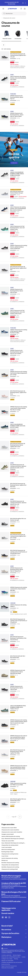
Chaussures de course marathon (10, 829)
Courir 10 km (4, 856)
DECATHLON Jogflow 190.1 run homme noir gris (18, 519)
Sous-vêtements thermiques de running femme (14, 843)
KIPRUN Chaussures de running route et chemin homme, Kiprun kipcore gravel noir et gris (18, 721)
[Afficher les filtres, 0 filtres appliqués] (3, 45)
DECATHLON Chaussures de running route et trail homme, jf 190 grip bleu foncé (18, 552)
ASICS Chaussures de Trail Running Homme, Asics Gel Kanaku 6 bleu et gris (17, 312)
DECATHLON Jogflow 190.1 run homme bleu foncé (18, 799)
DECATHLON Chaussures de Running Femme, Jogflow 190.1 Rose (18, 392)
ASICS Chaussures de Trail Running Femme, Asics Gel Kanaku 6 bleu (17, 228)
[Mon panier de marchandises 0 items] (25, 8)
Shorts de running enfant (8, 849)
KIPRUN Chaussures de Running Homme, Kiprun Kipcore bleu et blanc (17, 115)
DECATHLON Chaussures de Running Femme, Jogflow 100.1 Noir (18, 268)
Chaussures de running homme (9, 854)
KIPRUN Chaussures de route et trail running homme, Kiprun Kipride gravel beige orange (18, 767)
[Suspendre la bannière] (23, 3)
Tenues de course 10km (7, 840)
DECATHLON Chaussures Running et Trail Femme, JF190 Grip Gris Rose (18, 638)
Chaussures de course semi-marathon (11, 832)
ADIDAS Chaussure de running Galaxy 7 (18, 605)
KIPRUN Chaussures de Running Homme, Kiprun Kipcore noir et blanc (16, 352)
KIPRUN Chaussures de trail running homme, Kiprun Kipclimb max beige (17, 672)
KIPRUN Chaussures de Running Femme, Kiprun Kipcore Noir (16, 688)
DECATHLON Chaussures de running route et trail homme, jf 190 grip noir (18, 620)
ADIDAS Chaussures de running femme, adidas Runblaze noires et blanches (18, 247)
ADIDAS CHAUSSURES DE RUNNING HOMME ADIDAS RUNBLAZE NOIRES (17, 174)
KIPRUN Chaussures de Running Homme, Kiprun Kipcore (16, 97)
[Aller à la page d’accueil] (12, 8)
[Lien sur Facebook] (2, 917)
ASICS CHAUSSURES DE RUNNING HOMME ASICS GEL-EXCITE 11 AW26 (18, 426)
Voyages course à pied (7, 834)
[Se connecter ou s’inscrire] (21, 8)
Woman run (4, 860)
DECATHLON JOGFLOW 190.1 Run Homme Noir (17, 656)
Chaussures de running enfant (9, 869)
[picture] (4, 56)
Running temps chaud (7, 851)
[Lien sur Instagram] (9, 917)
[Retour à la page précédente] (8, 817)
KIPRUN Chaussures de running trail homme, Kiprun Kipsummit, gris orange (18, 373)
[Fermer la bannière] (25, 3)
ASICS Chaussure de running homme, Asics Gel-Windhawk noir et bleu (18, 78)
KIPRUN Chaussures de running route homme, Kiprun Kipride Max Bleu (18, 589)
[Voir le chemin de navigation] (2, 18)
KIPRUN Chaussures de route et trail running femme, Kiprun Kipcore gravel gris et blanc (18, 737)
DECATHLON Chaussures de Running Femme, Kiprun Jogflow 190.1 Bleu (17, 751)
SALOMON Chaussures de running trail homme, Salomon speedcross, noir (18, 503)
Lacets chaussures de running (9, 858)
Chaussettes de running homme (10, 864)
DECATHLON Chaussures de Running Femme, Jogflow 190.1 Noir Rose (18, 485)
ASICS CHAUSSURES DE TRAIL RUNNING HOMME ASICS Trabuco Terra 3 (18, 707)
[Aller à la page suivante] (20, 817)
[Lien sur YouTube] (6, 917)
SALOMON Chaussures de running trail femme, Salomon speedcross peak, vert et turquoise (18, 467)
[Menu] (3, 8)
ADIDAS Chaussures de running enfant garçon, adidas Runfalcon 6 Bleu (18, 331)
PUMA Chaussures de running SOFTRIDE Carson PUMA (18, 784)
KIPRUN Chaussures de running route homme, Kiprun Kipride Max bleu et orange (18, 408)
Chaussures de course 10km (9, 827)
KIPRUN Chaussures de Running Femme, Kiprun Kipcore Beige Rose (16, 569)
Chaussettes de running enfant (9, 845)
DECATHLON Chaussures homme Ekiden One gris (17, 192)
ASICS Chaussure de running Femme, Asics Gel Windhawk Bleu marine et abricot (18, 208)
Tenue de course (6, 38)
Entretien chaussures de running (10, 862)
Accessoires (18, 38)
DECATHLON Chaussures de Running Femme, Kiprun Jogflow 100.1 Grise (17, 445)
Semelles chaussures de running (10, 867)
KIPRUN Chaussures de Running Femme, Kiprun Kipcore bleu (16, 291)
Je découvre (14, 162)
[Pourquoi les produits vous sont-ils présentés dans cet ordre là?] (2, 49)
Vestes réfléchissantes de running (10, 836)
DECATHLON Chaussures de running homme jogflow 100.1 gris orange (18, 536)
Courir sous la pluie (6, 847)
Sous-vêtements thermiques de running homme (14, 838)
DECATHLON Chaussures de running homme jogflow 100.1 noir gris (18, 55)
